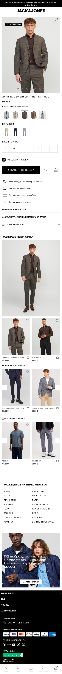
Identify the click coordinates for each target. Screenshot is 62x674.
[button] (6, 149)
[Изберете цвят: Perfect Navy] (15, 132)
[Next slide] (57, 387)
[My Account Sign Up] (31, 560)
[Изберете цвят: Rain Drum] (33, 115)
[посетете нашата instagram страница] (9, 645)
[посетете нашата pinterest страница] (18, 645)
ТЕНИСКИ (8, 513)
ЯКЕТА (7, 496)
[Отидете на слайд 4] (31, 89)
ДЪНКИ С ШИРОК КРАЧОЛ (43, 522)
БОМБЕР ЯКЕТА (39, 496)
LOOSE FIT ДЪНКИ (40, 504)
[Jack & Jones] (31, 12)
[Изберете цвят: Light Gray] (24, 132)
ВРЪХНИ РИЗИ (10, 500)
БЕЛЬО (35, 513)
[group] (16, 390)
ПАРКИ (7, 509)
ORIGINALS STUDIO (12, 518)
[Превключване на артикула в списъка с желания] (46, 170)
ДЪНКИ (7, 491)
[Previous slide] (4, 387)
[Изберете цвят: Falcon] (24, 115)
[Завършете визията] (56, 19)
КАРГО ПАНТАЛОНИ (41, 509)
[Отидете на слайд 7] (44, 89)
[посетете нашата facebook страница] (4, 645)
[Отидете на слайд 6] (40, 89)
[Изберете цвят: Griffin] (6, 115)
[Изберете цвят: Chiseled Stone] (42, 115)
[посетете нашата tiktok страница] (23, 645)
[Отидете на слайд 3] (27, 89)
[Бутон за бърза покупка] (28, 357)
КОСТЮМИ (9, 504)
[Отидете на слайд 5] (35, 89)
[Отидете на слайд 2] (22, 89)
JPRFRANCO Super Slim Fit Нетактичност (26, 96)
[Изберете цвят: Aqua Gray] (15, 115)
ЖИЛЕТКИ (8, 522)
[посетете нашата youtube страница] (13, 645)
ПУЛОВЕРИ (37, 518)
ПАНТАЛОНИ (38, 491)
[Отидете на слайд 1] (18, 89)
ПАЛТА (35, 500)
